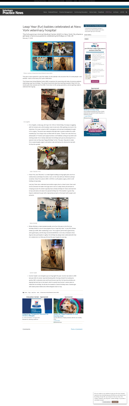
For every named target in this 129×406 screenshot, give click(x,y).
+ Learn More (57, 320)
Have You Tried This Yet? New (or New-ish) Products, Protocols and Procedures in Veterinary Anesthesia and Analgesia (98, 57)
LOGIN (122, 12)
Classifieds (101, 12)
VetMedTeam (69, 0)
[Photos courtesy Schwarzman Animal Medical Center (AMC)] (53, 56)
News (45, 12)
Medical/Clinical (52, 12)
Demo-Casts (93, 12)
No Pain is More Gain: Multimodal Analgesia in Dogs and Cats (98, 70)
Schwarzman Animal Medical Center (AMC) (49, 292)
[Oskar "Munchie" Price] (53, 158)
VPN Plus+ (108, 12)
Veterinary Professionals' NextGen (87, 0)
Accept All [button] (115, 402)
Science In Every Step (91, 110)
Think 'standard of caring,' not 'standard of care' (98, 64)
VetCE (75, 0)
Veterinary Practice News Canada (56, 0)
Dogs (29, 292)
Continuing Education (81, 12)
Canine (25, 292)
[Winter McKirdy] (53, 209)
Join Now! (95, 81)
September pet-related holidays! (98, 76)
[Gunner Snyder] (53, 255)
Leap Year (33, 292)
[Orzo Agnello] (53, 104)
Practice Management (66, 12)
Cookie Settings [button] (106, 402)
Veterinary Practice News (40, 0)
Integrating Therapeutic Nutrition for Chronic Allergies (35, 314)
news (38, 292)
